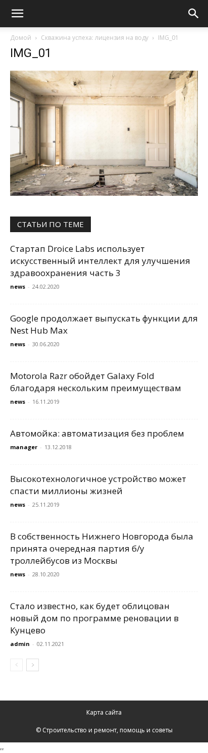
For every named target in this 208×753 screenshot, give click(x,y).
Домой (20, 37)
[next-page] (32, 665)
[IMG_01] (104, 193)
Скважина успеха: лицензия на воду (94, 37)
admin (20, 644)
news (17, 286)
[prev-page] (16, 665)
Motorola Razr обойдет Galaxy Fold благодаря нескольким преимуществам (95, 382)
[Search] (194, 13)
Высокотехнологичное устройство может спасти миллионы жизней (98, 485)
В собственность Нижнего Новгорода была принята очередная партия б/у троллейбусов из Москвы (101, 548)
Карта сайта (104, 712)
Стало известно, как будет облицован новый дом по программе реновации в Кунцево (94, 618)
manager (23, 447)
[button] (17, 13)
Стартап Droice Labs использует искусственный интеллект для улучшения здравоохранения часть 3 (100, 261)
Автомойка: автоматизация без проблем (97, 433)
